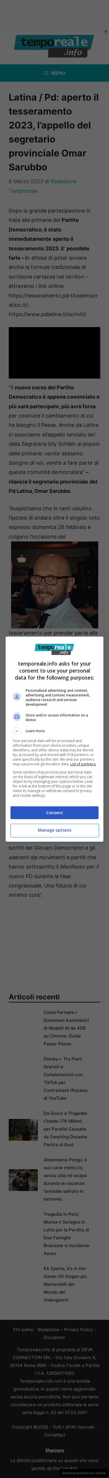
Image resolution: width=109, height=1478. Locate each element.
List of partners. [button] (83, 764)
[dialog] (55, 739)
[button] (55, 731)
